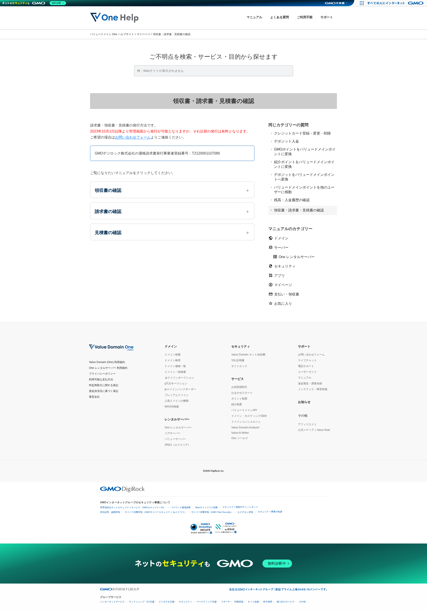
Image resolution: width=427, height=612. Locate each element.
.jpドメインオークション (179, 377)
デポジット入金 (286, 141)
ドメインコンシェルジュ (246, 421)
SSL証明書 (237, 360)
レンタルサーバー (177, 419)
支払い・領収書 (283, 294)
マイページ (280, 285)
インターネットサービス (112, 601)
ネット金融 (253, 601)
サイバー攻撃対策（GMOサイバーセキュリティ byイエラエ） (156, 512)
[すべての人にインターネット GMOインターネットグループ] (396, 3)
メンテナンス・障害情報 (312, 389)
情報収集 (238, 601)
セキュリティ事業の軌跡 (270, 511)
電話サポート (306, 366)
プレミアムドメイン (177, 395)
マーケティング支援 (207, 601)
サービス (237, 379)
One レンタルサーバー (294, 257)
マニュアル (304, 377)
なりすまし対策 (245, 512)
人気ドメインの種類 (177, 400)
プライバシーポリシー (102, 373)
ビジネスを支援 (166, 601)
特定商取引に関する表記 (103, 385)
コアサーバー (173, 433)
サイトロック (239, 366)
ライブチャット (307, 360)
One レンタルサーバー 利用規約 (108, 367)
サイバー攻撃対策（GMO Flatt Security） (212, 512)
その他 (302, 601)
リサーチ (225, 601)
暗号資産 (267, 601)
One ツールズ (239, 438)
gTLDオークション (176, 383)
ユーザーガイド (307, 371)
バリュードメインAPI (244, 410)
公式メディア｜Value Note (314, 429)
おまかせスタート (242, 392)
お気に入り (280, 303)
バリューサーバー (175, 439)
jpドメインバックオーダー (180, 389)
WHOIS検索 (172, 406)
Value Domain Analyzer (245, 427)
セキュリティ (282, 266)
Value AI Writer (240, 432)
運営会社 (94, 396)
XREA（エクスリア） (178, 444)
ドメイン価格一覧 (175, 366)
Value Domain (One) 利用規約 (107, 362)
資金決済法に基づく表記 (103, 391)
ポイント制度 (239, 398)
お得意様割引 (239, 387)
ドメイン (278, 238)
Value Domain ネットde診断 (248, 354)
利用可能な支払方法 (101, 379)
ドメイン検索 (173, 354)
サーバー (278, 247)
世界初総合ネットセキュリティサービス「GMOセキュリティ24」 (133, 507)
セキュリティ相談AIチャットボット (240, 507)
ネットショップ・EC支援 (141, 601)
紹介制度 (236, 404)
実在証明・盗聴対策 (110, 512)
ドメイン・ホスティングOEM (249, 415)
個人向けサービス (285, 601)
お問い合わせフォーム (133, 137)
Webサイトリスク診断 (206, 507)
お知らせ (304, 402)
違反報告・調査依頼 (310, 383)
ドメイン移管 (173, 360)
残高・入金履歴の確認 (292, 200)
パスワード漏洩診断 (181, 507)
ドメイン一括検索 (175, 371)
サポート (304, 346)
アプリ (276, 275)
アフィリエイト (307, 424)
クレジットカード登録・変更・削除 (302, 133)
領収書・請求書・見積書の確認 (299, 210)
